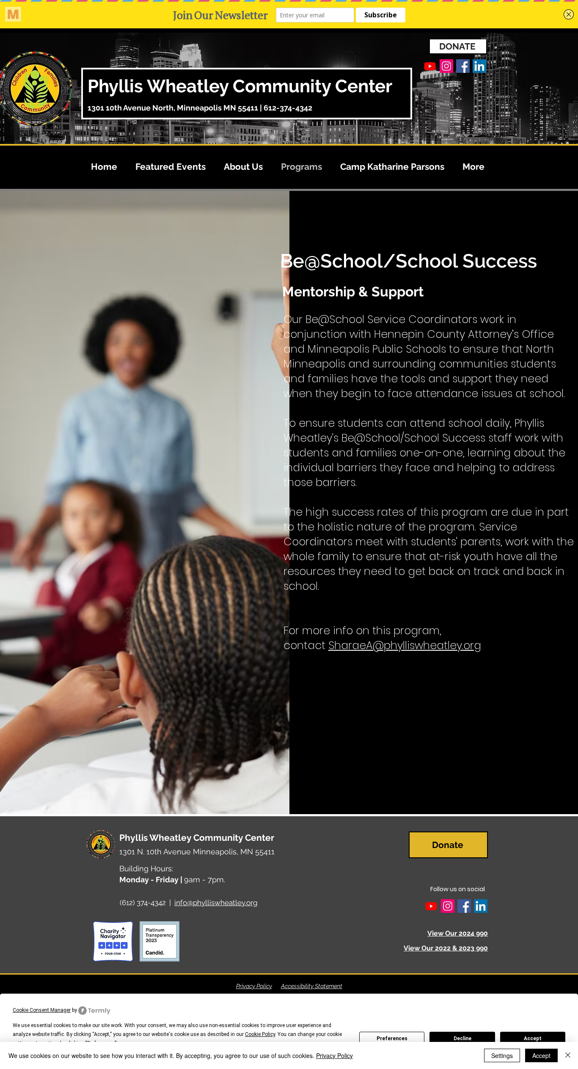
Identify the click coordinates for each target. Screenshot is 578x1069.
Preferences (392, 1038)
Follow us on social (457, 889)
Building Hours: (146, 868)
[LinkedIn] (479, 66)
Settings (502, 1055)
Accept (533, 1038)
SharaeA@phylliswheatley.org (404, 645)
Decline (462, 1038)
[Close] (568, 1055)
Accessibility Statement (311, 986)
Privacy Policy (254, 986)
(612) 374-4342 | (147, 902)
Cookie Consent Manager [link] (42, 1010)
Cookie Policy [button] (260, 1034)
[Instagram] (446, 66)
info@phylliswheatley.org (216, 902)
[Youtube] (430, 66)
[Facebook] (463, 66)
